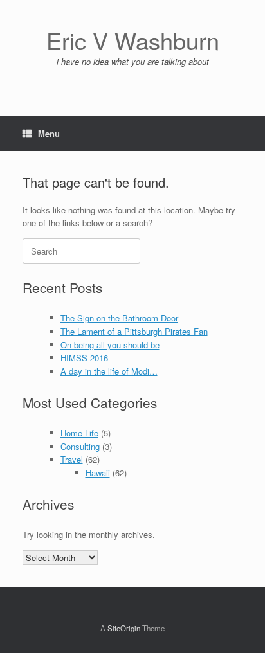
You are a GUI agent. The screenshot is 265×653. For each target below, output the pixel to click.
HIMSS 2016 (84, 358)
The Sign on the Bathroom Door (119, 318)
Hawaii (98, 473)
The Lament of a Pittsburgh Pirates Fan (134, 331)
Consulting (80, 446)
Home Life (79, 433)
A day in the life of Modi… (109, 371)
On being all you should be (110, 345)
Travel (71, 459)
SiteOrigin (123, 628)
